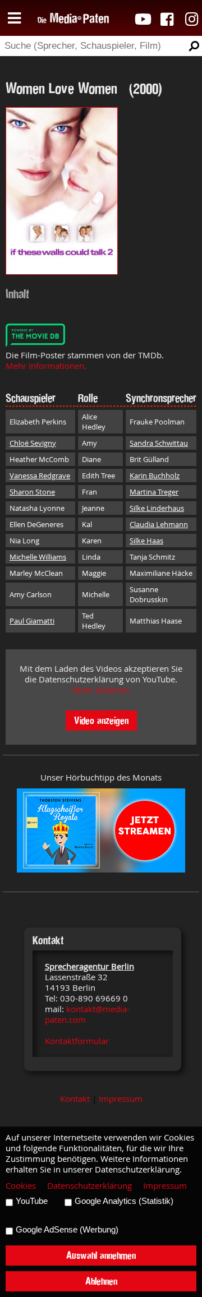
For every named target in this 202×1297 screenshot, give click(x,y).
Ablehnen (101, 1281)
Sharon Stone (32, 492)
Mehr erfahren (101, 690)
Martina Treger (154, 492)
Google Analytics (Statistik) (124, 1201)
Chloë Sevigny (33, 443)
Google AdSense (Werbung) (67, 1229)
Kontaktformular (77, 1041)
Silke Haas (146, 541)
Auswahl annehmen (101, 1255)
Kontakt (75, 1098)
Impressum (121, 1098)
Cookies (21, 1185)
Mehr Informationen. (46, 366)
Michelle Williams (38, 557)
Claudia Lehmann (159, 524)
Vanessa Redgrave (40, 475)
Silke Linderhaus (157, 508)
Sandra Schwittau (159, 443)
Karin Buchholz (155, 475)
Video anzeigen (101, 720)
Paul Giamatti (32, 621)
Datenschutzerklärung (89, 1185)
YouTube (32, 1201)
